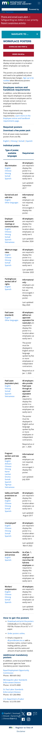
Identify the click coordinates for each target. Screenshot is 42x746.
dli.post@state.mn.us (16, 640)
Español (7, 713)
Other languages (11, 202)
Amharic (8, 464)
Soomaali (16, 713)
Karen (7, 471)
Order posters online (16, 633)
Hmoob (6, 716)
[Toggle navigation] (39, 3)
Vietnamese (9, 242)
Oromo (8, 477)
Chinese (8, 171)
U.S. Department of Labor (13, 699)
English (6, 141)
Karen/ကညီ (15, 716)
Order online (17, 54)
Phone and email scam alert (14, 16)
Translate (9, 12)
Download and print (17, 47)
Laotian (8, 474)
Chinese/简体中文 (10, 718)
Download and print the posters (21, 621)
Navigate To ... (19, 34)
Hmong (14, 141)
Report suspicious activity (13, 22)
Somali (21, 141)
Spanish (29, 141)
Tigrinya (8, 484)
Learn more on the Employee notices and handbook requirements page (16, 118)
